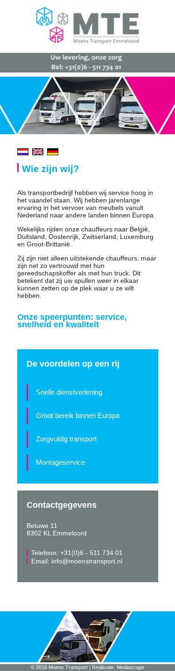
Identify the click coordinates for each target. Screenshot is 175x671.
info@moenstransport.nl (86, 561)
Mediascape (130, 667)
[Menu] (163, 16)
